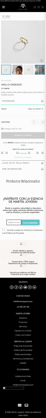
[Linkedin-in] (34, 287)
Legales (23, 363)
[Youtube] (25, 287)
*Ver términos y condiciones (23, 157)
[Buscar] (35, 7)
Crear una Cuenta (23, 335)
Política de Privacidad (23, 350)
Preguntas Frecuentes (23, 346)
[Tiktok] (21, 287)
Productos (23, 322)
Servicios (23, 326)
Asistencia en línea (23, 376)
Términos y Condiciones (23, 358)
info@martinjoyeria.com (23, 385)
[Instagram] (11, 287)
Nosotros (23, 318)
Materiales (8, 101)
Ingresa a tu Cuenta (23, 331)
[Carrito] (42, 7)
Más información (12, 169)
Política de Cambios (23, 354)
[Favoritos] (38, 7)
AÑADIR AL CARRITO (23, 135)
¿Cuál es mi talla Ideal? (15, 163)
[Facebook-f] (16, 287)
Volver (7, 16)
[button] (3, 7)
